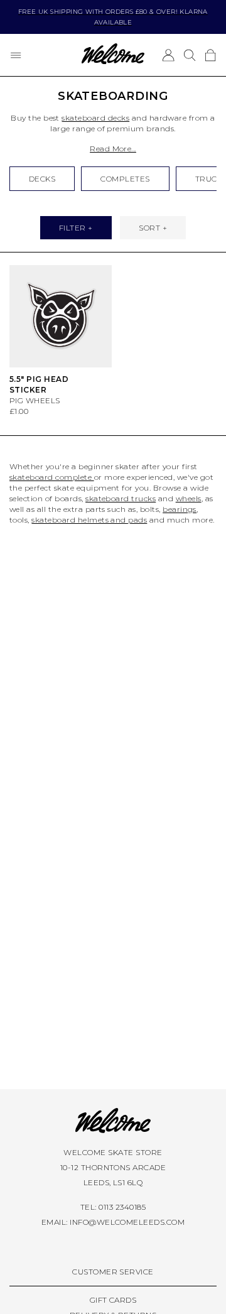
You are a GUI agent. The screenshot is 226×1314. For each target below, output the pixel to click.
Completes (124, 178)
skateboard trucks (120, 498)
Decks (42, 178)
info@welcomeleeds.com (127, 1222)
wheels (189, 498)
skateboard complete (51, 477)
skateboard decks (95, 117)
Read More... (113, 148)
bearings (179, 509)
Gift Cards (113, 1300)
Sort (149, 227)
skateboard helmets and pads (89, 519)
